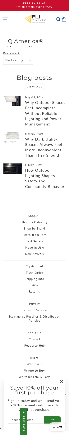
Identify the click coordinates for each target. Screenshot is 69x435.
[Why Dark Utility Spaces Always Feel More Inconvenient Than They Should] (12, 137)
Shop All (34, 216)
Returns (34, 291)
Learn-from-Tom (34, 234)
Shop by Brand (34, 228)
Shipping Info (34, 279)
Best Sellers (35, 241)
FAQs (35, 285)
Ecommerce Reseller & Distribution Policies (34, 318)
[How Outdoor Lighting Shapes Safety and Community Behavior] (12, 168)
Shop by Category (34, 222)
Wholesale (34, 364)
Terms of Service (34, 310)
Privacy (34, 303)
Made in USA (34, 247)
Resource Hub (34, 345)
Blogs (34, 357)
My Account (34, 266)
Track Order (34, 272)
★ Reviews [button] (23, 421)
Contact (34, 339)
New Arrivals (34, 254)
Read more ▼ (11, 53)
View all (34, 86)
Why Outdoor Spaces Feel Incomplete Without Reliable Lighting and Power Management (45, 113)
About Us (34, 333)
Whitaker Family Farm (35, 376)
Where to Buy (34, 370)
